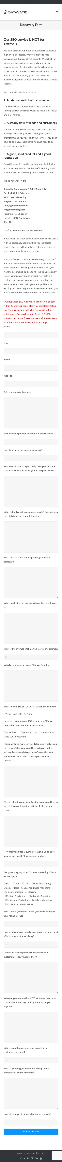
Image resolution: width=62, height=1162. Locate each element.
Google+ (36, 1158)
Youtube (41, 1158)
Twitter (24, 1158)
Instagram (32, 1158)
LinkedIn (28, 1158)
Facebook (20, 1158)
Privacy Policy (40, 1153)
